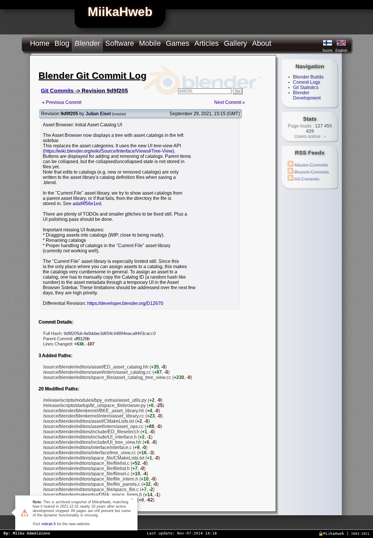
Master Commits (310, 165)
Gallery (235, 43)
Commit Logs (306, 82)
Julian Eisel (98, 113)
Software (119, 43)
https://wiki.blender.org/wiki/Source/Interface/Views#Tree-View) (109, 151)
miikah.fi (48, 524)
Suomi (327, 50)
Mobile (150, 43)
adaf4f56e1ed (87, 203)
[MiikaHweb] (341, 43)
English (341, 50)
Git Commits (57, 91)
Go (237, 91)
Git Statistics (306, 87)
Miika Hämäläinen (31, 533)
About (261, 43)
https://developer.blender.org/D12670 (125, 303)
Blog (61, 43)
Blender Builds (308, 76)
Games (177, 43)
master (119, 114)
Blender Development (307, 95)
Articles (206, 43)
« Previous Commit (61, 102)
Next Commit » (229, 102)
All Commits (306, 179)
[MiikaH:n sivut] (327, 43)
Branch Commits (311, 172)
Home (40, 43)
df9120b (81, 338)
